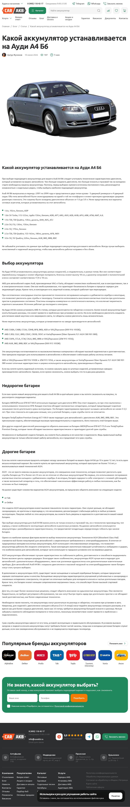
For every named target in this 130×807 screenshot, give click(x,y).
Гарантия (85, 18)
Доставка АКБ (64, 784)
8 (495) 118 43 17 (35, 3)
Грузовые (41, 781)
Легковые (42, 777)
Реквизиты (7, 795)
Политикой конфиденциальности (69, 706)
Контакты (123, 18)
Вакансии (97, 18)
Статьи (24, 26)
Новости (6, 784)
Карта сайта (91, 783)
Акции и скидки (69, 18)
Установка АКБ (65, 781)
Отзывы (32, 18)
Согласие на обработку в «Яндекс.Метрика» (107, 780)
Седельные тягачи (46, 784)
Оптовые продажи (25, 795)
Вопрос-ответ (18, 18)
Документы (110, 18)
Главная (6, 26)
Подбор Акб (22, 791)
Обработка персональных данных (102, 776)
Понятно (115, 796)
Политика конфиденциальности (101, 773)
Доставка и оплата (52, 18)
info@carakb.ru (36, 739)
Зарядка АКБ (64, 777)
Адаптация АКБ (65, 788)
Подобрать (79, 698)
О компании (8, 777)
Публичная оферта (95, 787)
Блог (41, 18)
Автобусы (41, 788)
